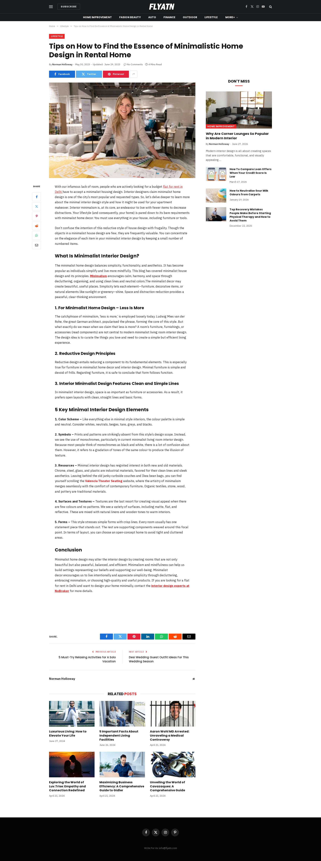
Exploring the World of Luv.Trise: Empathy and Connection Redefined (67, 786)
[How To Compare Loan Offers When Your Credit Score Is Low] (216, 174)
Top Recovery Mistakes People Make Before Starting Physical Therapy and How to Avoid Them (250, 215)
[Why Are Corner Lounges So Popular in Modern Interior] (239, 110)
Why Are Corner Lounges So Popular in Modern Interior (237, 136)
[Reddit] (36, 225)
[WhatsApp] (36, 235)
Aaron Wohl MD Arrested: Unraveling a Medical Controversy (169, 735)
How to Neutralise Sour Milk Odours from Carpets (249, 192)
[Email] (36, 245)
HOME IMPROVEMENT (97, 17)
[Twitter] (36, 206)
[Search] (270, 7)
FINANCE (169, 17)
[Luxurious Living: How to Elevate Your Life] (72, 714)
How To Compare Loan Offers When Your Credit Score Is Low (250, 172)
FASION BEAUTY (130, 17)
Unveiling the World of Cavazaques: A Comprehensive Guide (167, 786)
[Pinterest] (36, 216)
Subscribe (69, 6)
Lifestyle (57, 36)
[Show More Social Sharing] (133, 74)
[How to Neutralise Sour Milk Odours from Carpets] (216, 195)
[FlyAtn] (160, 6)
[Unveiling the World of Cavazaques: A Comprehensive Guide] (172, 764)
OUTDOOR (190, 17)
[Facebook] (36, 197)
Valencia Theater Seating (103, 481)
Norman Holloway (62, 64)
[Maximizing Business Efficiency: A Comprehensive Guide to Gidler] (122, 764)
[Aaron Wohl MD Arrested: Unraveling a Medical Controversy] (172, 714)
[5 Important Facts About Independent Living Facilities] (122, 714)
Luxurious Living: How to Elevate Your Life (68, 733)
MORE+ (230, 17)
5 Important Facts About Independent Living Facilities (118, 735)
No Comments (135, 64)
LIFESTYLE (211, 17)
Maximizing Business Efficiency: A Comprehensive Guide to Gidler (121, 786)
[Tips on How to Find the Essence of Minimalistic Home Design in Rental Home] (122, 130)
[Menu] (51, 7)
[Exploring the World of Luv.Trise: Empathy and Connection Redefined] (72, 764)
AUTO (152, 17)
